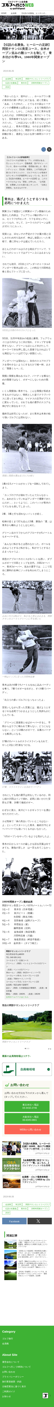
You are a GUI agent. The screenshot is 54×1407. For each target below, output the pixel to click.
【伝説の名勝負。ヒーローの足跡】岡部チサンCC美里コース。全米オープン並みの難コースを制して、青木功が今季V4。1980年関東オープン (27, 53)
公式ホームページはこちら (17, 997)
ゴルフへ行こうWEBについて (16, 1367)
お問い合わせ (8, 1372)
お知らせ (6, 1396)
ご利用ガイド (8, 1391)
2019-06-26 (8, 71)
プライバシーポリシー (13, 1377)
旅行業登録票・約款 (12, 1381)
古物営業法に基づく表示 (14, 1386)
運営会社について (10, 1362)
